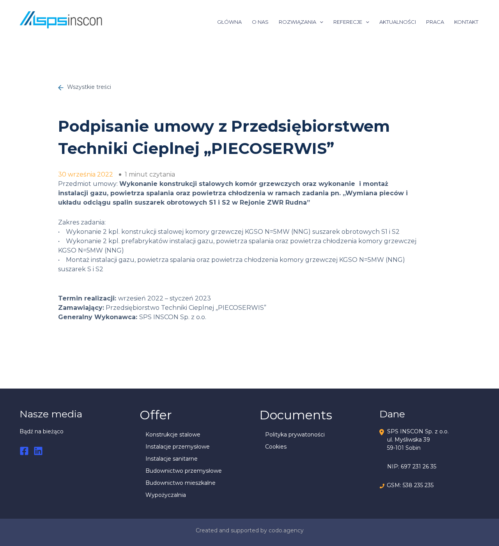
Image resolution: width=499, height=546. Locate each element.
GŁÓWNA (229, 22)
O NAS (260, 22)
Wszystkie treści (88, 86)
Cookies (276, 446)
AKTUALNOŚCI (397, 22)
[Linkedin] (38, 451)
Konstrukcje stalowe (172, 434)
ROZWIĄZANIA (297, 22)
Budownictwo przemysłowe (183, 470)
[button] (319, 21)
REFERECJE (347, 22)
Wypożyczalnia (165, 494)
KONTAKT (466, 22)
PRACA (435, 22)
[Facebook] (24, 451)
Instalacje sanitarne (171, 458)
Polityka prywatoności (295, 434)
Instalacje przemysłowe (177, 446)
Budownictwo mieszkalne (180, 482)
